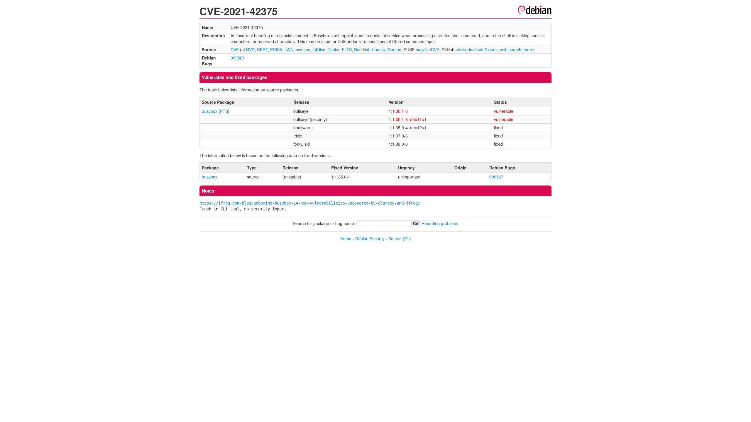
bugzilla (423, 49)
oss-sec (303, 49)
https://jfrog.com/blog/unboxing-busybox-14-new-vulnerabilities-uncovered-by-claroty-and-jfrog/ (309, 203)
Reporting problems (440, 223)
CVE (235, 49)
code (480, 49)
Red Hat (361, 49)
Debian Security (370, 238)
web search (510, 49)
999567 (238, 58)
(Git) (407, 238)
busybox (209, 111)
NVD (250, 49)
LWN (289, 49)
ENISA (276, 49)
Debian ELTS (339, 49)
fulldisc (318, 49)
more (528, 49)
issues (492, 49)
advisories (465, 49)
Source (395, 238)
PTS (224, 111)
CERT (262, 49)
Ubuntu (378, 49)
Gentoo (394, 49)
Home (345, 238)
